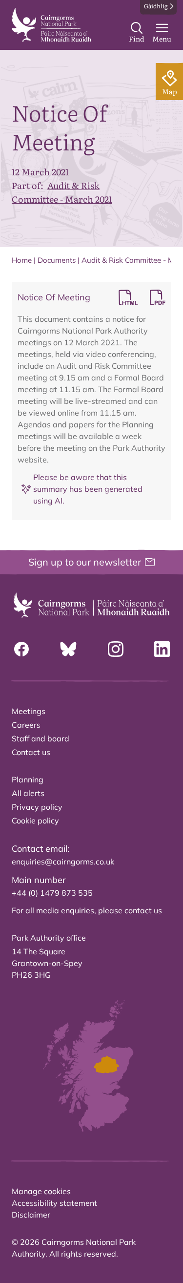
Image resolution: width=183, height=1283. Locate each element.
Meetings (28, 711)
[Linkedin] (162, 649)
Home (22, 260)
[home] (51, 25)
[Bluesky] (68, 649)
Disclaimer (31, 1215)
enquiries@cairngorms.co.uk (63, 861)
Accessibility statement (54, 1203)
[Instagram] (115, 649)
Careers (26, 725)
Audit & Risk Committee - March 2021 (62, 192)
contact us (143, 910)
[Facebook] (21, 649)
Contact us (31, 752)
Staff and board (40, 738)
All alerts (28, 793)
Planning (27, 779)
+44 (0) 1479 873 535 (52, 893)
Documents (57, 260)
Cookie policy (35, 820)
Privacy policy (37, 807)
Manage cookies (41, 1191)
